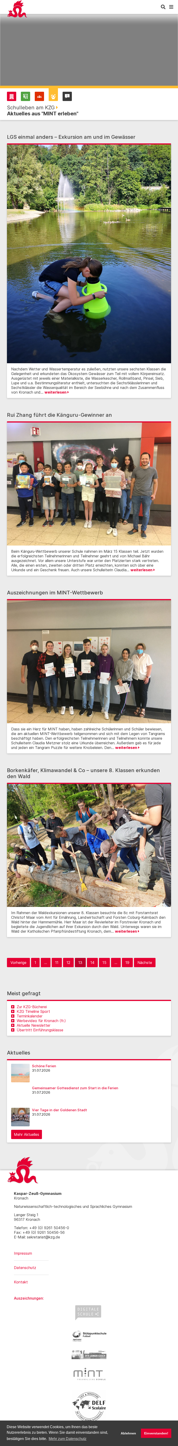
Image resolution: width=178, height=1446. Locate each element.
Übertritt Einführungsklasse (40, 1030)
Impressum (23, 1253)
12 (68, 962)
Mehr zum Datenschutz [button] (67, 1439)
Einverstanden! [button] (156, 1433)
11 (56, 962)
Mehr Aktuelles (26, 1134)
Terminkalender (29, 1016)
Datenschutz (25, 1267)
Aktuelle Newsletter (33, 1025)
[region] (89, 53)
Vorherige (18, 962)
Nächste (144, 962)
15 (104, 962)
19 (127, 962)
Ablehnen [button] (128, 1433)
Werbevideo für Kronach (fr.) (41, 1020)
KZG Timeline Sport (33, 1011)
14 (92, 962)
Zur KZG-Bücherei (32, 1006)
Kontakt (21, 1282)
